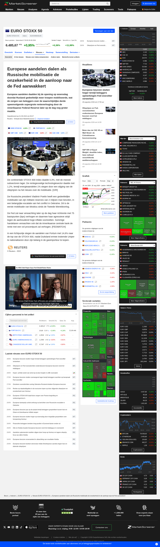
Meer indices (138, 98)
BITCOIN (125, 434)
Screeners (109, 9)
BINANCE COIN (127, 442)
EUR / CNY (124, 353)
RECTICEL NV (127, 193)
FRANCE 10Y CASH (129, 484)
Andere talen (55, 57)
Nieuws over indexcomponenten (37, 57)
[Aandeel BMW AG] (93, 237)
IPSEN (124, 272)
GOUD (122, 392)
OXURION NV (127, 212)
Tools (120, 9)
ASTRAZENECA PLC (129, 159)
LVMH (87, 254)
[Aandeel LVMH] (91, 254)
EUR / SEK (124, 338)
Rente (122, 457)
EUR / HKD (124, 356)
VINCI (87, 273)
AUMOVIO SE (127, 255)
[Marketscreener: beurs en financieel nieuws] (20, 4)
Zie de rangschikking (107, 292)
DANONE (88, 277)
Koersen (18, 52)
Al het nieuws (19, 57)
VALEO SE (126, 258)
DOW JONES (126, 67)
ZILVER (123, 400)
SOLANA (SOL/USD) (129, 439)
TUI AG (124, 149)
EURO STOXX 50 (17, 326)
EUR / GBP (124, 329)
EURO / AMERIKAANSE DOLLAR (23, 340)
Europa (133, 29)
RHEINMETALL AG (91, 286)
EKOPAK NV (126, 198)
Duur (84, 181)
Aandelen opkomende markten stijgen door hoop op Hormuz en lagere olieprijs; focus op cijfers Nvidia (40, 433)
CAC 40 (125, 55)
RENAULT (125, 261)
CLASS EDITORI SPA (129, 156)
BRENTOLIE (124, 397)
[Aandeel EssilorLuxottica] (101, 250)
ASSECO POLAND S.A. (130, 269)
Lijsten (85, 9)
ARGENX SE (89, 282)
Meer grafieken (109, 213)
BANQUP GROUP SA (129, 187)
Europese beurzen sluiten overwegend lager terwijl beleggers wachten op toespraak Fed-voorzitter (41, 378)
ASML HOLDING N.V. (129, 146)
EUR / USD (124, 326)
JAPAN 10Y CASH (128, 481)
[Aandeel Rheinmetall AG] (99, 286)
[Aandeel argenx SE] (95, 282)
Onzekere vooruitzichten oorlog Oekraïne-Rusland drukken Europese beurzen (39, 384)
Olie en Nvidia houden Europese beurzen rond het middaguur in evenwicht (38, 428)
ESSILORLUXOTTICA (92, 250)
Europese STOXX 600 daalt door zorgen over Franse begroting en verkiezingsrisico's (35, 397)
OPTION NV (126, 203)
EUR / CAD (124, 347)
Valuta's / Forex (125, 308)
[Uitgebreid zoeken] (107, 4)
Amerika (142, 29)
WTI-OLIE (123, 395)
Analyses (32, 9)
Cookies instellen (59, 537)
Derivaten (74, 52)
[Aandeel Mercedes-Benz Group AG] (103, 245)
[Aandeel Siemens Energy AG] (102, 268)
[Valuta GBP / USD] (24, 133)
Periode (102, 181)
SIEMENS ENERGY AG (93, 269)
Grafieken (28, 52)
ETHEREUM (126, 436)
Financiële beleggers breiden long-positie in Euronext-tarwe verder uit (36, 423)
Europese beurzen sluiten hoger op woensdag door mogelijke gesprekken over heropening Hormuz (40, 418)
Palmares (131, 9)
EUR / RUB (124, 335)
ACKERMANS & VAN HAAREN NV (134, 190)
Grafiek (85, 176)
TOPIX (124, 75)
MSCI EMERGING (128, 78)
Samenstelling (62, 52)
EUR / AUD (124, 350)
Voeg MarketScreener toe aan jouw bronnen (48, 122)
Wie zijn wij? (73, 537)
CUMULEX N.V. (127, 215)
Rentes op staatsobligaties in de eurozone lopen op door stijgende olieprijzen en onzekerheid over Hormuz (40, 390)
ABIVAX (125, 266)
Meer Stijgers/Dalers (138, 238)
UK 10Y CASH (127, 487)
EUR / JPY (124, 361)
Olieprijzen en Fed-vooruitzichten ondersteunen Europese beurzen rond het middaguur (97, 45)
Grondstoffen (125, 373)
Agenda (45, 9)
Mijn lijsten (138, 174)
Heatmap (50, 52)
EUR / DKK (124, 344)
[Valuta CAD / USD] (66, 133)
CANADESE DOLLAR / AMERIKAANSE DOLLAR (23, 344)
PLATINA (123, 403)
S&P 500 (125, 64)
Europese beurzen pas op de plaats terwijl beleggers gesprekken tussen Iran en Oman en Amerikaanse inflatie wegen (40, 411)
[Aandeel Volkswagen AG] (99, 241)
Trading (96, 9)
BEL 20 (124, 49)
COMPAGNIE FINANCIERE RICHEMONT (135, 143)
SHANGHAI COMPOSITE (131, 72)
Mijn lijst (123, 138)
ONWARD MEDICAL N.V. (131, 195)
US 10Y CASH (127, 476)
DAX (124, 58)
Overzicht (9, 52)
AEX (123, 52)
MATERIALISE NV (128, 209)
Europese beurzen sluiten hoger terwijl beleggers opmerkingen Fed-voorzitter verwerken (97, 41)
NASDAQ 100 (127, 69)
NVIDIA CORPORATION (130, 168)
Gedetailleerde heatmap (105, 401)
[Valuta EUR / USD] (45, 133)
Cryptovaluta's (125, 415)
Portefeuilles (72, 9)
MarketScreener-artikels (71, 57)
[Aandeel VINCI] (91, 273)
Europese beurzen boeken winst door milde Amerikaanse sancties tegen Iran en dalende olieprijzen (40, 445)
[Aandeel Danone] (93, 277)
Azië (151, 29)
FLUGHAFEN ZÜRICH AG (131, 277)
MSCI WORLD (127, 81)
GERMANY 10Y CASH (130, 478)
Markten (9, 9)
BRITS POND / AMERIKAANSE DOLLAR (23, 335)
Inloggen (135, 4)
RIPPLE (125, 445)
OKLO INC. (126, 171)
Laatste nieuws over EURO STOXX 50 (23, 354)
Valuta (138, 366)
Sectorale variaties (91, 301)
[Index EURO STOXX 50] (29, 128)
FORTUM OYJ (16, 331)
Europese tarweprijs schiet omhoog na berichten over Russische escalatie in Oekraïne (39, 404)
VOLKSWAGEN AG (91, 241)
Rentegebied (137, 492)
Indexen (125, 29)
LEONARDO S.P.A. (128, 274)
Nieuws (20, 9)
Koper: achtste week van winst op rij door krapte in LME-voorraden (35, 373)
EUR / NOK (124, 341)
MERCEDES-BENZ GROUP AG (93, 245)
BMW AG (88, 237)
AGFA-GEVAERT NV (129, 206)
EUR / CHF (124, 332)
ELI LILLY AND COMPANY (131, 153)
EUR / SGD (124, 358)
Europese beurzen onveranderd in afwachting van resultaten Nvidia (36, 439)
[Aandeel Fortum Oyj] (52, 128)
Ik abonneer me (149, 4)
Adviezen (57, 9)
